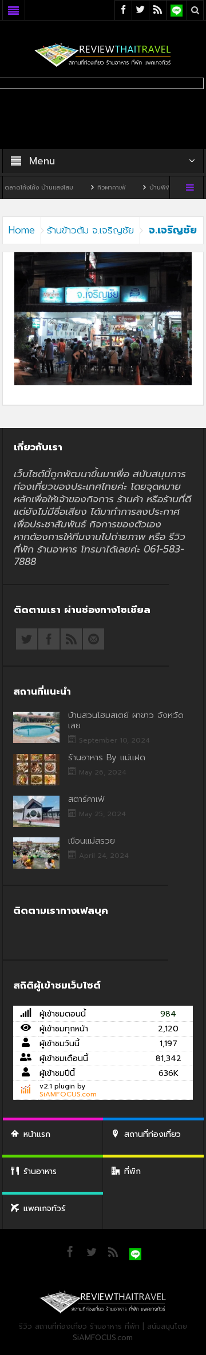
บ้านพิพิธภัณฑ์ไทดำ (156, 187)
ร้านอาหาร (40, 1171)
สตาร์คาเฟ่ (86, 799)
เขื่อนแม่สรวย (91, 841)
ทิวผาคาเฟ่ (91, 187)
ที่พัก (132, 1171)
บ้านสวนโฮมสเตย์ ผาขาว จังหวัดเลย (126, 720)
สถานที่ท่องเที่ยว (152, 1134)
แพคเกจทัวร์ (44, 1209)
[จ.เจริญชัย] (103, 318)
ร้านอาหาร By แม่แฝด (106, 757)
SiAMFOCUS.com (68, 1094)
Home (22, 230)
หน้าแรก (36, 1134)
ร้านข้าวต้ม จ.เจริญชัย (90, 230)
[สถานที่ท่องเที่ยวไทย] (103, 55)
